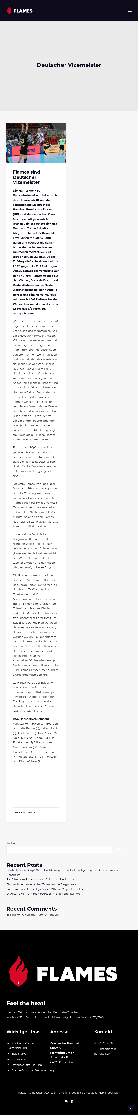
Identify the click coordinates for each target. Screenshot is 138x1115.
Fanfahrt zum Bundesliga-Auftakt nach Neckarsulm (41, 879)
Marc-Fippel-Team (109, 1093)
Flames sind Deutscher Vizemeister (26, 177)
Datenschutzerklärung (27, 1065)
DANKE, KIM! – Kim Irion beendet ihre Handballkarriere (43, 894)
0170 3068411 (107, 1043)
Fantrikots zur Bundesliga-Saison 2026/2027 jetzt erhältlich (46, 889)
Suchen (11, 843)
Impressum (19, 1059)
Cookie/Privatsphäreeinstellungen (34, 1070)
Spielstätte (19, 1054)
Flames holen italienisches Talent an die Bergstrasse (41, 884)
